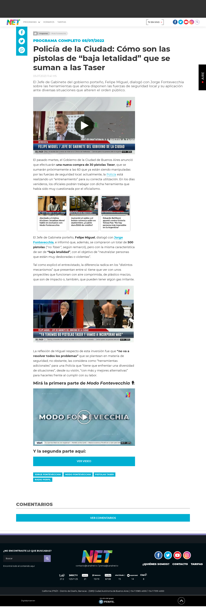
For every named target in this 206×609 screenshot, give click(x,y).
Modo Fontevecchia (59, 33)
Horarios (48, 22)
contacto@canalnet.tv (86, 565)
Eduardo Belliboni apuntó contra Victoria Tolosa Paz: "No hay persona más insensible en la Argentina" (114, 223)
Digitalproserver (28, 601)
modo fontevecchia (78, 474)
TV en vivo (153, 22)
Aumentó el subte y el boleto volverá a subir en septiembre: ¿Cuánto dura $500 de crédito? (83, 221)
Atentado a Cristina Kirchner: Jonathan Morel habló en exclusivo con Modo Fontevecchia (52, 221)
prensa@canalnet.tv (108, 565)
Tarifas (61, 22)
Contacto (180, 564)
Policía (111, 174)
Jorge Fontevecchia (48, 474)
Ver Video (84, 461)
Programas (43, 33)
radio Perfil (43, 479)
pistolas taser (104, 474)
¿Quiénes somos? (155, 564)
